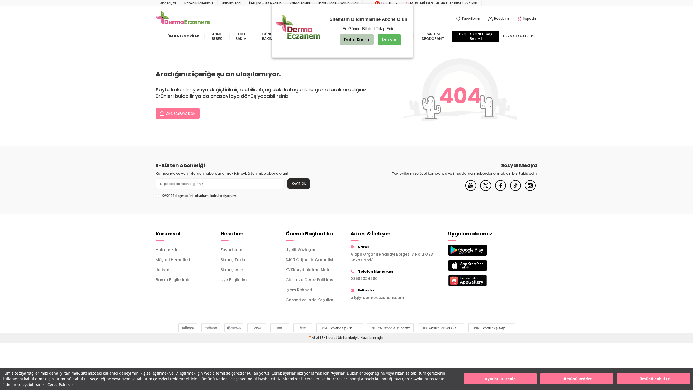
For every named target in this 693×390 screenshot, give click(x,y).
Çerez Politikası (61, 384)
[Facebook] (500, 189)
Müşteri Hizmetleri (173, 259)
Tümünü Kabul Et (654, 378)
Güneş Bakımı (268, 36)
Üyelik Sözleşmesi (302, 249)
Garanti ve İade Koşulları (310, 300)
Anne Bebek (217, 36)
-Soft (315, 337)
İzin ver (389, 40)
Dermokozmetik (518, 36)
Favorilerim (231, 249)
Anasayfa (168, 3)
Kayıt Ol (299, 183)
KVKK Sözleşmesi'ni (177, 195)
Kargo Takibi (300, 3)
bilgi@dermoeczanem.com (377, 297)
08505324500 (364, 278)
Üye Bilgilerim (234, 279)
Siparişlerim (232, 269)
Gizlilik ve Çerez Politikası (310, 279)
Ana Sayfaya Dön (180, 113)
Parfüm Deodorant (433, 36)
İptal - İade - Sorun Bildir (338, 3)
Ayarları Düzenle (500, 378)
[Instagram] (530, 189)
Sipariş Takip (233, 259)
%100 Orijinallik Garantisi (309, 259)
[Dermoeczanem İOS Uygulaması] (476, 265)
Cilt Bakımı (242, 36)
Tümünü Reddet (577, 378)
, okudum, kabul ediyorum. (199, 196)
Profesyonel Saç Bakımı (475, 36)
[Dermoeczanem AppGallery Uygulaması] (476, 280)
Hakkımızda (231, 3)
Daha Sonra (356, 40)
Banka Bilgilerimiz (198, 3)
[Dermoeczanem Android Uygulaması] (476, 250)
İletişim (162, 269)
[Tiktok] (515, 189)
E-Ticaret (329, 337)
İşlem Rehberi (299, 289)
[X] (485, 189)
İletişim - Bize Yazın (265, 3)
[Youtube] (470, 189)
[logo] (183, 19)
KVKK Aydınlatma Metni (308, 269)
